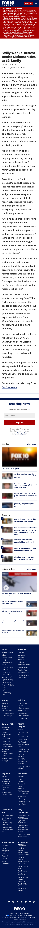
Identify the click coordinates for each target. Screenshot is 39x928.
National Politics (23, 716)
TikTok (4, 848)
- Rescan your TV (24, 801)
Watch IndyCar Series (23, 867)
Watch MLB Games (22, 858)
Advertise (21, 777)
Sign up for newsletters (22, 822)
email (30, 901)
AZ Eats (20, 730)
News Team (22, 796)
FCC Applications (23, 791)
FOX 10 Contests (24, 815)
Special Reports (7, 758)
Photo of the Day (24, 834)
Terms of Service (21, 435)
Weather (22, 649)
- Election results (23, 708)
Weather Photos (23, 673)
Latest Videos (8, 569)
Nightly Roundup (7, 680)
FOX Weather (22, 678)
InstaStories (16, 65)
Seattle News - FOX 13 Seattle (7, 793)
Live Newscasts (7, 815)
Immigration (6, 672)
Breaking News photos (23, 831)
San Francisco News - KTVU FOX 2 (6, 788)
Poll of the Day (7, 682)
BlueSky (4, 861)
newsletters (34, 901)
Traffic (4, 690)
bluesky (25, 901)
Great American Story (23, 746)
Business (5, 703)
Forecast (21, 652)
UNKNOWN (22, 759)
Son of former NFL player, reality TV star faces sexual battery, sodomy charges (25, 485)
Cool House (6, 739)
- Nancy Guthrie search (7, 755)
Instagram (5, 851)
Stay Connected (23, 811)
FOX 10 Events (23, 818)
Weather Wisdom (24, 675)
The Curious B (23, 737)
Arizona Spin (6, 727)
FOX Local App (7, 827)
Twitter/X (5, 856)
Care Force (5, 730)
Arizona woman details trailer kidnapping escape (12, 612)
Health (4, 665)
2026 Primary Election (22, 704)
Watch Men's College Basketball (22, 873)
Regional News (6, 775)
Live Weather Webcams (6, 819)
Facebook (5, 853)
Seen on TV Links (8, 685)
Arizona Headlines (8, 652)
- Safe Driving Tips (6, 694)
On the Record (23, 752)
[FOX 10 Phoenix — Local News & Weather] (8, 3)
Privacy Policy (22, 433)
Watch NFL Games (22, 849)
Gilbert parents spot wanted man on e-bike (13, 631)
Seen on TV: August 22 (11, 468)
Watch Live (28, 3)
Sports (4, 687)
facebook (5, 901)
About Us (22, 773)
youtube (17, 901)
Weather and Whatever (22, 762)
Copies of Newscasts (21, 787)
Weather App (22, 670)
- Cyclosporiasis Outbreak (7, 668)
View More (31, 444)
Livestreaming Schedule (7, 823)
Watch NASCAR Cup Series (23, 863)
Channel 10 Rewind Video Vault (6, 734)
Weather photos (23, 837)
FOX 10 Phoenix (6, 65)
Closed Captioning (21, 780)
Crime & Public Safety (7, 659)
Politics (21, 700)
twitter (9, 901)
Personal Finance (8, 713)
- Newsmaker (22, 713)
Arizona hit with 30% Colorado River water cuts (12, 602)
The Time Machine (21, 755)
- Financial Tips (7, 716)
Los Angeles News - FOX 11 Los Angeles (7, 781)
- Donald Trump (23, 718)
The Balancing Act (23, 733)
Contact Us (22, 784)
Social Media (8, 842)
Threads (4, 858)
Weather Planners (24, 665)
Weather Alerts (23, 667)
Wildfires (21, 662)
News (4, 649)
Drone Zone (6, 741)
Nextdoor (5, 864)
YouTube (5, 845)
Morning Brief (6, 677)
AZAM (4, 655)
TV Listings (21, 799)
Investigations (6, 744)
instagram (13, 901)
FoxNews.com (9, 387)
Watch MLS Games (22, 889)
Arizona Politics (23, 710)
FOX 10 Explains (7, 662)
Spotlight (5, 761)
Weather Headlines (21, 659)
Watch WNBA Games (22, 885)
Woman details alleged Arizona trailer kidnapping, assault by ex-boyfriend (25, 495)
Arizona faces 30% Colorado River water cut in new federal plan (24, 504)
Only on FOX (8, 724)
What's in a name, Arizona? (24, 767)
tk (21, 901)
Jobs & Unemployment (7, 710)
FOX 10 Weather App (7, 831)
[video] (19, 582)
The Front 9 (22, 742)
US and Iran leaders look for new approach (16, 595)
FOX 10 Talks (22, 739)
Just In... (5, 444)
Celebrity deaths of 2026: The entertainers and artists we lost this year (25, 475)
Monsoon (21, 655)
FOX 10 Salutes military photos (23, 826)
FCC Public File (23, 794)
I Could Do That (23, 749)
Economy (5, 706)
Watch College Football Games (23, 854)
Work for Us (22, 804)
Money (5, 700)
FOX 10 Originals (22, 725)
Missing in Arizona (5, 750)
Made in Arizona (7, 747)
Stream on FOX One (23, 843)
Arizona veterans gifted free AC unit (13, 622)
